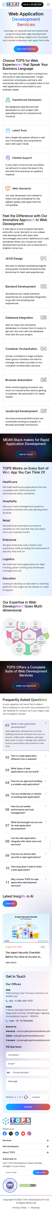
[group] (26, 940)
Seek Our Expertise (26, 685)
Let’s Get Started (26, 48)
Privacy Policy (19, 1207)
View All (10, 903)
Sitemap (35, 1207)
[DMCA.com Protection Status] (27, 1185)
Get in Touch (26, 454)
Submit (28, 1106)
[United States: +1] (9, 1072)
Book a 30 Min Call (32, 4)
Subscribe (41, 1172)
